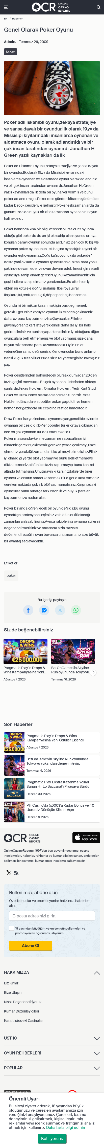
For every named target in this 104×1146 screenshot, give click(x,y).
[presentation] (93, 673)
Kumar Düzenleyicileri (21, 1011)
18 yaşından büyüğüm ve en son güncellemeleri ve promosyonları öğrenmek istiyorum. (50, 931)
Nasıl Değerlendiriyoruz (22, 1002)
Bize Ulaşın (12, 992)
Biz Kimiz (11, 983)
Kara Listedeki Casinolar (23, 1020)
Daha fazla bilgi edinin (65, 1127)
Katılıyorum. (52, 1138)
